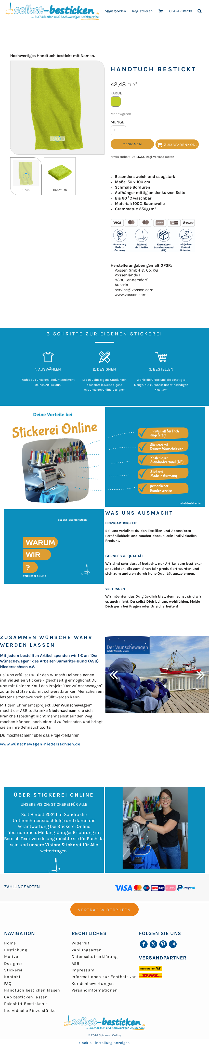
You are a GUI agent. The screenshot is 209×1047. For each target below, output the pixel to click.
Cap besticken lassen (26, 997)
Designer (13, 963)
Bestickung (15, 949)
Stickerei (13, 970)
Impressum (83, 970)
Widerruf (80, 943)
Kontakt (12, 976)
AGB (76, 963)
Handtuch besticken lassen (32, 990)
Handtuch (60, 190)
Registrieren (142, 11)
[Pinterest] (163, 944)
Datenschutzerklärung (95, 956)
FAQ (7, 983)
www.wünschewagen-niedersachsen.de (40, 744)
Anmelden (117, 11)
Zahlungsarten (87, 949)
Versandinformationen (95, 990)
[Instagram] (173, 944)
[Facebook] (144, 944)
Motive (11, 956)
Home (10, 943)
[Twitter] (153, 944)
